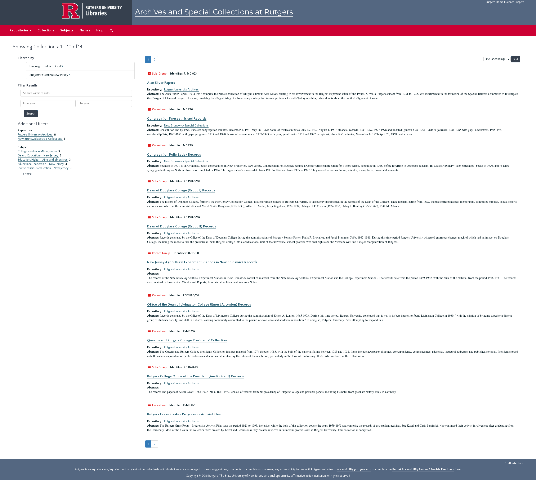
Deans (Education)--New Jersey (38, 155)
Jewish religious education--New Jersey (43, 168)
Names (85, 30)
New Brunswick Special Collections (40, 139)
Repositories (19, 30)
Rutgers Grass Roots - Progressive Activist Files (184, 414)
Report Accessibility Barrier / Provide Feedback (423, 469)
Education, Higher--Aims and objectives (43, 159)
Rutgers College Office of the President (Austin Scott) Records (195, 376)
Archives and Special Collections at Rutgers (214, 11)
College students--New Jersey (37, 151)
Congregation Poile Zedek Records (174, 154)
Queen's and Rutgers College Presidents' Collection (187, 340)
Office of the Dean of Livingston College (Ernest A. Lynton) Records (199, 304)
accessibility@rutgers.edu (354, 469)
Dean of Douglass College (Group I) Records (181, 190)
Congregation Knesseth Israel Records (176, 118)
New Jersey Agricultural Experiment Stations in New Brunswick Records (202, 262)
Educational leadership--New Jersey (41, 164)
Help (99, 30)
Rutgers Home (495, 2)
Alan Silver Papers (161, 83)
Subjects (66, 30)
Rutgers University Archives (35, 134)
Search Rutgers (514, 2)
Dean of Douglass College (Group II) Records (181, 226)
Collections (45, 30)
